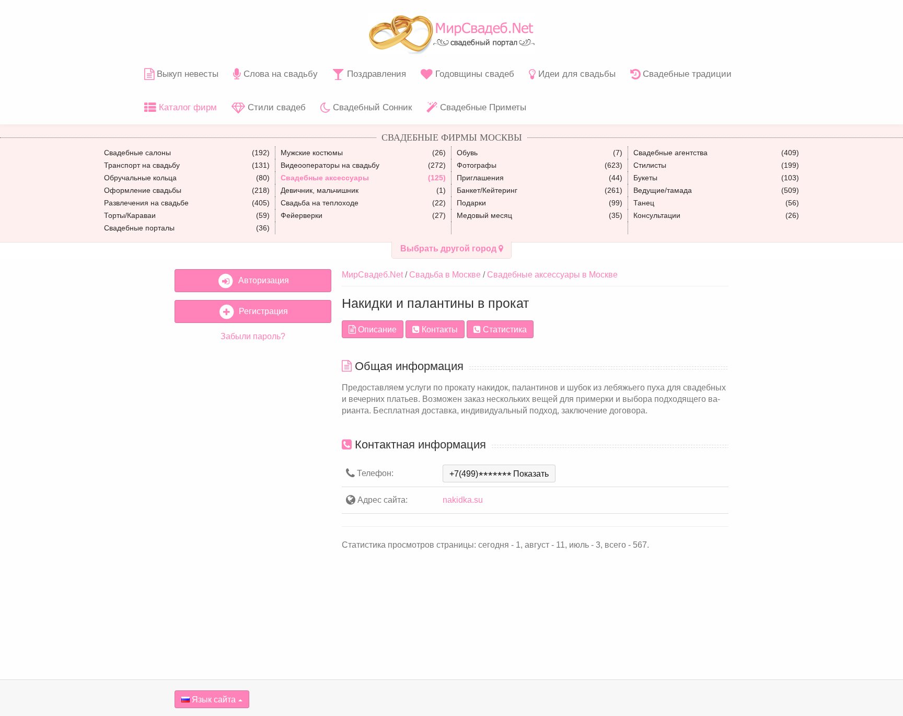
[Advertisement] (253, 509)
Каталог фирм (186, 107)
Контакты (439, 329)
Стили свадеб (275, 107)
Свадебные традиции (686, 74)
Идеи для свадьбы (576, 74)
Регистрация (261, 311)
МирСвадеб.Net (372, 274)
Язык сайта (213, 699)
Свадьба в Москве (445, 274)
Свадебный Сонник (371, 107)
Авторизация (261, 280)
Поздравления (375, 74)
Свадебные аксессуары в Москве (552, 274)
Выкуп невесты (186, 74)
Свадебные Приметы (481, 107)
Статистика (504, 329)
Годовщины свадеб (473, 74)
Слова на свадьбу (279, 74)
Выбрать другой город (449, 248)
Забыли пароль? (253, 336)
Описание (376, 329)
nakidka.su (463, 499)
